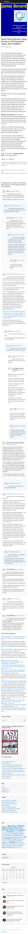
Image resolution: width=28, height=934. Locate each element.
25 (13, 877)
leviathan (19, 840)
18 (13, 875)
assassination (5, 162)
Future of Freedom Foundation (9, 807)
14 (23, 873)
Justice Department (12, 840)
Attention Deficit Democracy (8, 761)
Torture (4, 847)
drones (18, 162)
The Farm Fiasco (6, 778)
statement (4, 129)
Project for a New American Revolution (11, 808)
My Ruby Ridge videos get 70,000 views (15, 895)
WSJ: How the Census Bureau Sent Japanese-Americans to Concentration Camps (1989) (15, 913)
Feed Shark (3, 931)
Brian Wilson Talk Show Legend (9, 800)
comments (20, 129)
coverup (3, 835)
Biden (22, 830)
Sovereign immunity (21, 844)
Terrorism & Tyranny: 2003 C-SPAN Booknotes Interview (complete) (14, 920)
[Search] (24, 720)
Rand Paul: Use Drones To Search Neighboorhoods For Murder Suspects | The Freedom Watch (12, 662)
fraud (3, 839)
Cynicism (12, 835)
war (18, 847)
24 (10, 877)
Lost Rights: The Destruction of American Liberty (13, 775)
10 (10, 873)
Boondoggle (4, 832)
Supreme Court (5, 846)
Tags (20, 893)
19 (16, 875)
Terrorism (20, 846)
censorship (4, 834)
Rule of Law (18, 163)
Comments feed (5, 790)
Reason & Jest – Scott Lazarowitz (9, 812)
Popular (9, 893)
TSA (13, 847)
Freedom (8, 839)
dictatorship (13, 162)
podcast (22, 842)
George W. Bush (17, 839)
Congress (14, 833)
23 (6, 877)
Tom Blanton (10, 494)
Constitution (21, 834)
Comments (14, 893)
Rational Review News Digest (8, 810)
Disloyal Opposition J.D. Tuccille (9, 803)
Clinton (8, 833)
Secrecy (15, 844)
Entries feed (4, 788)
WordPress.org (5, 791)
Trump (9, 847)
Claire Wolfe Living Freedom (8, 802)
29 (3, 879)
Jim (3, 46)
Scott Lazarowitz (11, 274)
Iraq (6, 840)
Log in (3, 786)
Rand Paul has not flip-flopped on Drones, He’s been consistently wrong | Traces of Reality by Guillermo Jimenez (13, 671)
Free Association (6, 805)
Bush (21, 832)
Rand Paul (12, 163)
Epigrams (21, 837)
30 (6, 879)
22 (3, 877)
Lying (4, 842)
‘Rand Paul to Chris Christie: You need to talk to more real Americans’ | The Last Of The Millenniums (13, 701)
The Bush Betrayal (6, 763)
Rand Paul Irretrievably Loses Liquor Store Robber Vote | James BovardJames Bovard (14, 681)
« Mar (3, 882)
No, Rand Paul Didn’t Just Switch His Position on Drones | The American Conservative (13, 637)
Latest (4, 893)
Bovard (10, 831)
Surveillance (13, 846)
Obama (12, 842)
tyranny (15, 847)
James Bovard (14, 6)
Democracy (19, 835)
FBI (24, 837)
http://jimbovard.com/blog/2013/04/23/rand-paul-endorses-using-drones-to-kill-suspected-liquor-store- (13, 666)
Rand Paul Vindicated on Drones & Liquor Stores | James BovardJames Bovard (14, 689)
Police (7, 163)
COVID (7, 835)
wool (20, 847)
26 (16, 877)
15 (3, 875)
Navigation (7, 1)
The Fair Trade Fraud (6, 776)
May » (6, 882)
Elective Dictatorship (13, 837)
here (5, 124)
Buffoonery (16, 832)
